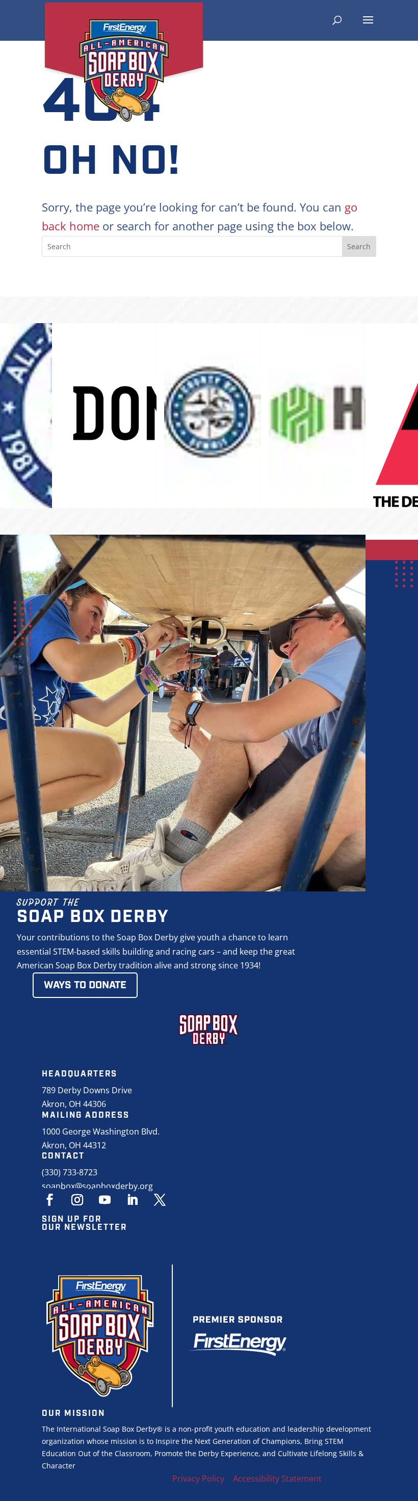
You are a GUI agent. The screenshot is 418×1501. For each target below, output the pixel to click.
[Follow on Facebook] (49, 1200)
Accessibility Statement (277, 1478)
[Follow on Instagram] (77, 1200)
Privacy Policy (198, 1478)
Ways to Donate (85, 985)
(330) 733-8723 (69, 1172)
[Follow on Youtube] (104, 1200)
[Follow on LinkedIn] (132, 1200)
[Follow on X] (159, 1200)
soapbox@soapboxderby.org (97, 1186)
